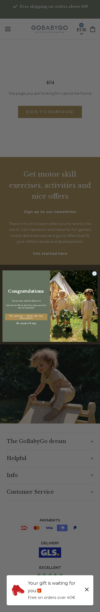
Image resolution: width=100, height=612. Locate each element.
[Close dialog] (94, 273)
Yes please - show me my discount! (26, 316)
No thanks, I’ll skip (26, 323)
